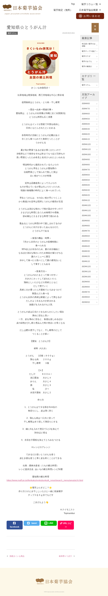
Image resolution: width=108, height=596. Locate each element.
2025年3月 (86, 190)
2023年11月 (86, 272)
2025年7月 (86, 170)
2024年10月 (86, 215)
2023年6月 (86, 297)
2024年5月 (86, 241)
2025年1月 (86, 200)
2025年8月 (86, 165)
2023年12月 (86, 266)
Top (73, 4)
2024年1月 (86, 261)
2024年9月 (86, 221)
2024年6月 (86, 236)
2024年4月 (86, 246)
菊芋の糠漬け (87, 66)
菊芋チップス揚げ (88, 51)
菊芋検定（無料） (62, 10)
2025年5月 (86, 180)
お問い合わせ (92, 16)
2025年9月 (86, 159)
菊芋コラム (12, 33)
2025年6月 (86, 175)
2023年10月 (86, 277)
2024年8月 (86, 226)
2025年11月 (86, 149)
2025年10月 (86, 154)
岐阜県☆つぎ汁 (65, 556)
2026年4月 (86, 124)
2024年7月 (86, 231)
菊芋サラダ (86, 56)
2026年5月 (86, 119)
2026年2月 (86, 134)
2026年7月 (86, 109)
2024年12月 (86, 205)
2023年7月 (86, 292)
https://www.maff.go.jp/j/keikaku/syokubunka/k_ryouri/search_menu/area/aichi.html (45, 480)
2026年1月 (86, 139)
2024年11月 (86, 210)
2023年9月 (86, 282)
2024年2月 (86, 256)
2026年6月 (86, 114)
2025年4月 (86, 185)
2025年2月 (86, 195)
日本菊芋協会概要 (88, 10)
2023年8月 (86, 287)
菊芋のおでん (87, 61)
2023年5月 (86, 302)
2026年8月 (86, 103)
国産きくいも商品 (17, 556)
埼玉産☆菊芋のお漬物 (88, 45)
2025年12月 (86, 144)
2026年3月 (86, 129)
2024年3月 (86, 251)
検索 (95, 27)
